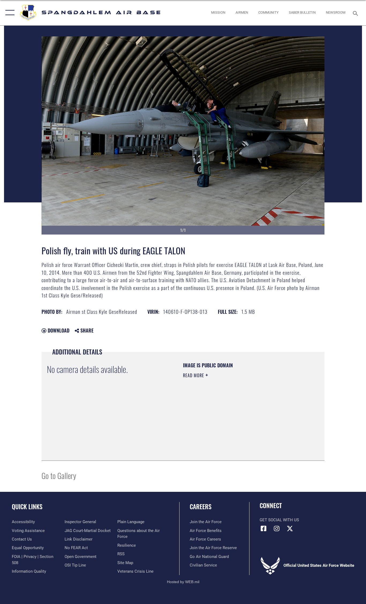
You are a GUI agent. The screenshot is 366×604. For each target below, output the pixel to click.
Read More (194, 375)
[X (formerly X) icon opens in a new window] (290, 528)
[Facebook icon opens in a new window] (264, 528)
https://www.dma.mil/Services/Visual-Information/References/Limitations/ (246, 417)
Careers (200, 506)
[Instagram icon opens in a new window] (277, 528)
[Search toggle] (356, 13)
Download (57, 330)
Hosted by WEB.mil (183, 582)
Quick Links (27, 506)
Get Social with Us (279, 520)
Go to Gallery (59, 475)
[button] (8, 12)
